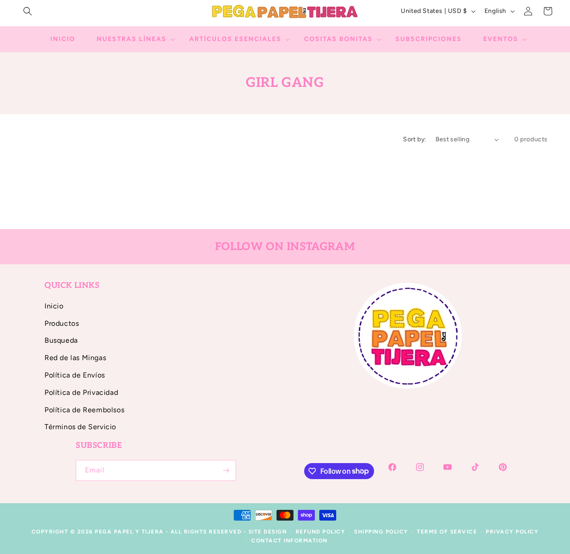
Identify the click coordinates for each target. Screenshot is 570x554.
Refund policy (321, 532)
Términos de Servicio (80, 427)
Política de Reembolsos (84, 410)
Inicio (54, 306)
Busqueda (61, 340)
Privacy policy (512, 532)
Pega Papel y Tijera (129, 532)
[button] (27, 11)
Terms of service (447, 532)
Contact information (289, 541)
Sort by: (414, 139)
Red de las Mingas (75, 357)
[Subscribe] (226, 470)
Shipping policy (381, 532)
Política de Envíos (75, 375)
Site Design (267, 532)
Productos (62, 323)
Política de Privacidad (81, 392)
